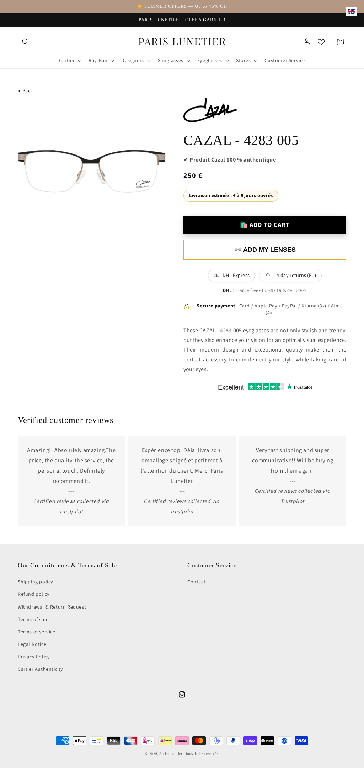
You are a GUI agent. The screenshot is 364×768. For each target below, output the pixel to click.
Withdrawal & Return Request (52, 607)
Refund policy (34, 594)
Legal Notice (32, 644)
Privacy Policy (34, 656)
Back (25, 91)
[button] (25, 42)
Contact (196, 581)
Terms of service (36, 632)
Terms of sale (33, 619)
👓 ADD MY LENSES (265, 249)
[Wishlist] (321, 42)
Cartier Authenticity (40, 669)
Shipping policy (35, 581)
